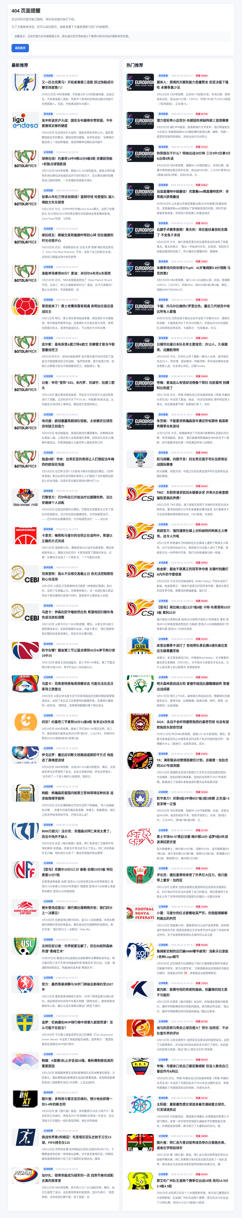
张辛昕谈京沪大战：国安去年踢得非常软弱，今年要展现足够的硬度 (77, 123)
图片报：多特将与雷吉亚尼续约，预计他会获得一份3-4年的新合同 (77, 1101)
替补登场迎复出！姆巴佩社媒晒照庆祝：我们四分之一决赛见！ (77, 910)
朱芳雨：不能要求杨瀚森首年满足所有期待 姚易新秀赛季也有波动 (192, 423)
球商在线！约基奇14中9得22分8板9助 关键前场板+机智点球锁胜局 (77, 161)
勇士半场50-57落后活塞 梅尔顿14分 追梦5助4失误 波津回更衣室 (192, 839)
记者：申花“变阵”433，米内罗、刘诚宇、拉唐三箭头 (78, 385)
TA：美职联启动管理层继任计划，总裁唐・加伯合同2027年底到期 (192, 763)
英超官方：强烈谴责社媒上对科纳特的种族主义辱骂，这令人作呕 (192, 533)
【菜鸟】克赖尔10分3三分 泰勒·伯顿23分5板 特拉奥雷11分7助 (77, 872)
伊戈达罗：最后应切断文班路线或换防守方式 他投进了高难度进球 (77, 757)
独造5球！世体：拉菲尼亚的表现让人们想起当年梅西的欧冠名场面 (78, 462)
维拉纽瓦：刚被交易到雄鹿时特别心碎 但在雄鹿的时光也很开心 (77, 237)
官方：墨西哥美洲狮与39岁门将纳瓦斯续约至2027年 (77, 987)
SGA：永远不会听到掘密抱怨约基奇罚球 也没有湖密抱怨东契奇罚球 (193, 724)
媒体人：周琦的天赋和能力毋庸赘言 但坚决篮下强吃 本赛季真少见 (192, 85)
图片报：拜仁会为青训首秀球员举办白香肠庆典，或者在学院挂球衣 (192, 1145)
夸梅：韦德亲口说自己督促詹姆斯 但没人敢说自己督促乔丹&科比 (192, 1068)
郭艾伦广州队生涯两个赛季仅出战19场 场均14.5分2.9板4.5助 (192, 1183)
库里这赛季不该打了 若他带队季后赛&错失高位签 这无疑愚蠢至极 (192, 648)
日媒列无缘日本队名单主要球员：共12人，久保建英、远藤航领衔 (192, 347)
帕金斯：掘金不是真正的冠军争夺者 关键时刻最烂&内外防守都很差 (192, 571)
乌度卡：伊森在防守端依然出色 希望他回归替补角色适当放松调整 (77, 614)
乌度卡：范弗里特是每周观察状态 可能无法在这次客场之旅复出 (77, 686)
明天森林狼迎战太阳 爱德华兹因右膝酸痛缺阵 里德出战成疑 (193, 686)
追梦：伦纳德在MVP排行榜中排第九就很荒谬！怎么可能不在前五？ (77, 1025)
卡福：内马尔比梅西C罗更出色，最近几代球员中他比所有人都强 (193, 308)
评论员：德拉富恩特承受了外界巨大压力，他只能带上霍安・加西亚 (192, 877)
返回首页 (20, 47)
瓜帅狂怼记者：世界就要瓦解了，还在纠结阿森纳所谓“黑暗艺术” (77, 948)
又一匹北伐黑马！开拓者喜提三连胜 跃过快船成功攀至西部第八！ (77, 85)
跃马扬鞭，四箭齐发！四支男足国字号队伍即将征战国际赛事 (192, 462)
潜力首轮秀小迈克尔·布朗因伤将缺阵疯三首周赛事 (193, 120)
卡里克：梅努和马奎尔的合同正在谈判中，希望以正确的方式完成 (77, 538)
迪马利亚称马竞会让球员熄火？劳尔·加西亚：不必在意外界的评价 (193, 1030)
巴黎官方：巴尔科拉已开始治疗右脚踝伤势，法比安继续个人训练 (77, 500)
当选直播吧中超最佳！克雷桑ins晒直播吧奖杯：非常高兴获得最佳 (193, 194)
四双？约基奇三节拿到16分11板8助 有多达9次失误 (78, 722)
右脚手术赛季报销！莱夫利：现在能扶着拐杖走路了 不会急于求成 (192, 232)
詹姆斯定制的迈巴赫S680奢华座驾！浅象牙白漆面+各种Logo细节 (192, 954)
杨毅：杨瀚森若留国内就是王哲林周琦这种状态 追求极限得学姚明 (77, 795)
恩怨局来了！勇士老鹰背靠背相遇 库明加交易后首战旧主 (77, 308)
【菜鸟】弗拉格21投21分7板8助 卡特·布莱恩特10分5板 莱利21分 (193, 610)
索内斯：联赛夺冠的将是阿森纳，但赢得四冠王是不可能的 (192, 992)
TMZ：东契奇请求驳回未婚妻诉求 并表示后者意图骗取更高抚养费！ (192, 495)
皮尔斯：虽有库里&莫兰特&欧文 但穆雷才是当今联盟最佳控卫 (78, 347)
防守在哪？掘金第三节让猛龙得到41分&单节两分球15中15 (78, 653)
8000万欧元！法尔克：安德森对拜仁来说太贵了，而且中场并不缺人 (77, 834)
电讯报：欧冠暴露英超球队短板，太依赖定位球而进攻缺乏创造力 (77, 423)
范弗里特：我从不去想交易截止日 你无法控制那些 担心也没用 (77, 576)
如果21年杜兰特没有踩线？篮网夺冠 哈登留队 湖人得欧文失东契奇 (78, 199)
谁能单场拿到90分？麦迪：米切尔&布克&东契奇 (76, 273)
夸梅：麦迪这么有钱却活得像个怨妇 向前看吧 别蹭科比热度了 (193, 385)
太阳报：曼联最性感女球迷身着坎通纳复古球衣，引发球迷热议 (192, 1107)
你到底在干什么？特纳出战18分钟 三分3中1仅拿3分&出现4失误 (193, 156)
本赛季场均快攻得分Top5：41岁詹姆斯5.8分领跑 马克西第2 (193, 270)
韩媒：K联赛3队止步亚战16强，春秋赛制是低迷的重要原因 (77, 1063)
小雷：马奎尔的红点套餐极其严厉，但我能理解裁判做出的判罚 (192, 915)
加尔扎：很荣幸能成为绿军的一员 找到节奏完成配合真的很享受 (77, 1178)
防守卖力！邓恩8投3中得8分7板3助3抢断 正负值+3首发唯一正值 (193, 801)
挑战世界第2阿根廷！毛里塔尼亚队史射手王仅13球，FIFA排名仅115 (76, 1140)
